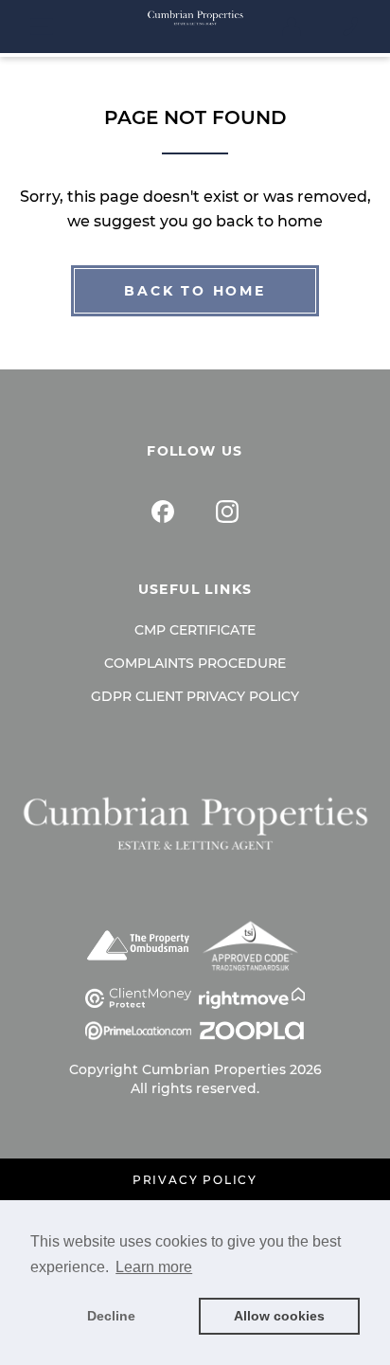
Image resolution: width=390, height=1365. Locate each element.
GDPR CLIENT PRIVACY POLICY (195, 696)
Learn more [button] (153, 1267)
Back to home (195, 290)
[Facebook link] (162, 511)
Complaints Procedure (195, 663)
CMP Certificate (195, 629)
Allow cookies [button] (279, 1315)
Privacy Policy (195, 1180)
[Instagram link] (227, 511)
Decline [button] (111, 1315)
